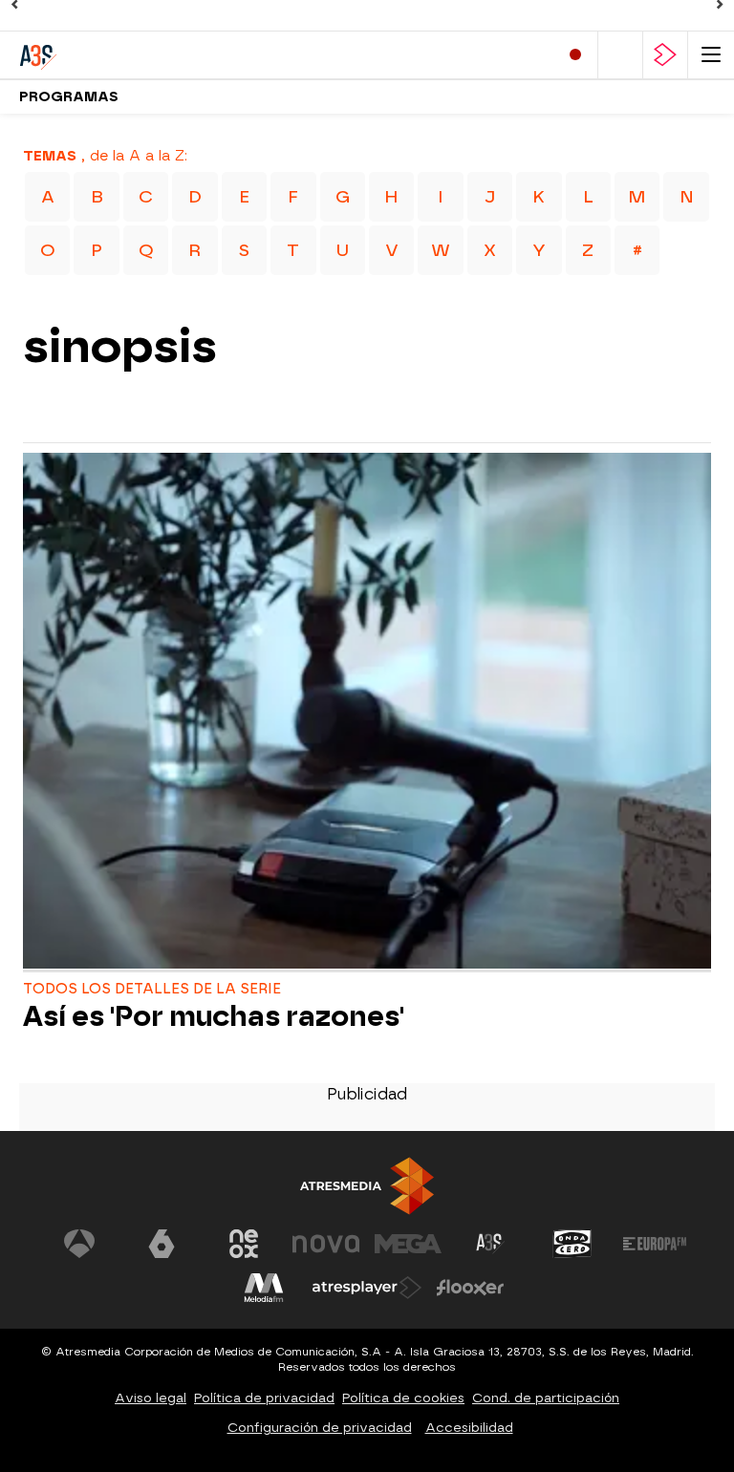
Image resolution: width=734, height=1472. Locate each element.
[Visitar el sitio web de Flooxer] (470, 1287)
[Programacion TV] (620, 55)
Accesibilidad (469, 1427)
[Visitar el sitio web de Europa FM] (654, 1243)
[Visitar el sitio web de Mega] (408, 1243)
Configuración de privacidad (319, 1427)
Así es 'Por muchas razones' (213, 1017)
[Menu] (711, 55)
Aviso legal (150, 1398)
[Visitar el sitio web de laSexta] (161, 1243)
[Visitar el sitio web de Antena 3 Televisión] (79, 1243)
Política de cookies (403, 1398)
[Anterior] (14, 5)
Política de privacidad (264, 1398)
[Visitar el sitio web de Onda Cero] (572, 1243)
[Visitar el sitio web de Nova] (325, 1243)
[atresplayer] (665, 55)
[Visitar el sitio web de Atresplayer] (367, 1287)
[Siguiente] (719, 5)
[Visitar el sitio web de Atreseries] (490, 1243)
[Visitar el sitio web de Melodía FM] (263, 1287)
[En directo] (575, 55)
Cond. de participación (545, 1398)
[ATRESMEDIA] (367, 1186)
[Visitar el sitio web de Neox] (243, 1243)
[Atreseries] (100, 55)
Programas (69, 97)
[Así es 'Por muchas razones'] (367, 713)
